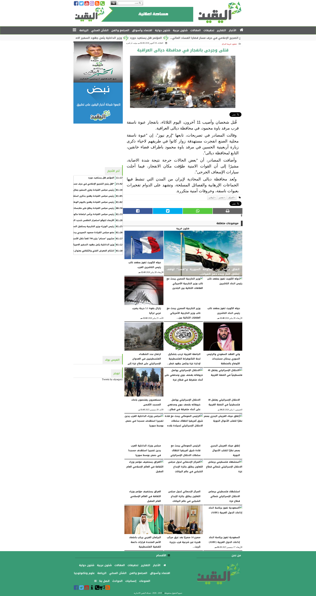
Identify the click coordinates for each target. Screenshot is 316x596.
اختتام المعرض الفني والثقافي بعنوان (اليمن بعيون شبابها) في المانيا (77, 251)
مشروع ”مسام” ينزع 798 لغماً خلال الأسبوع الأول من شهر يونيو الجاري (78, 239)
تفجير (221, 197)
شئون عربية (232, 44)
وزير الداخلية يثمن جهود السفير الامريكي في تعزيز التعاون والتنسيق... (99, 37)
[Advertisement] (98, 144)
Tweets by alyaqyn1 (112, 379)
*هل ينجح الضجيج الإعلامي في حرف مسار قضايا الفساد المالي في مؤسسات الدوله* (70, 184)
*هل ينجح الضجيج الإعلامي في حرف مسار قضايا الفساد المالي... (233, 37)
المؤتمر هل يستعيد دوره (169, 37)
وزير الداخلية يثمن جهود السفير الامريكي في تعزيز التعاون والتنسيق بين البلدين (72, 245)
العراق (231, 197)
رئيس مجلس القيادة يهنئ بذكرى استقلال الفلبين (88, 196)
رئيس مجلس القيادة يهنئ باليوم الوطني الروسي (88, 202)
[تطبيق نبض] (98, 103)
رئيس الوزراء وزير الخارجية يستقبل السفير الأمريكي (87, 226)
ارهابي (211, 197)
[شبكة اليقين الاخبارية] (98, 61)
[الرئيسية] (242, 30)
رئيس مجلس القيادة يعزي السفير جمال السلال (90, 190)
